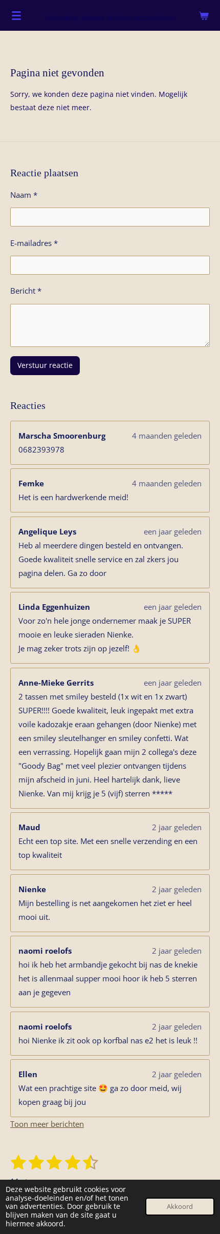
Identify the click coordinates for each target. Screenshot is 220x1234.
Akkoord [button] (180, 1206)
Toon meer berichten (47, 1124)
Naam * (23, 195)
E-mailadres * (34, 243)
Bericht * (25, 290)
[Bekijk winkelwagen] (203, 15)
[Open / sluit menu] (16, 15)
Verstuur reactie (45, 365)
